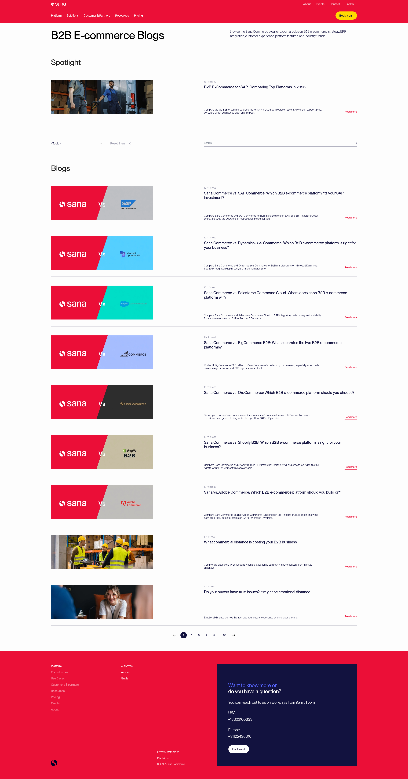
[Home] (58, 4)
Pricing (138, 15)
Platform (56, 15)
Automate (127, 666)
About (307, 4)
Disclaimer (163, 758)
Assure (125, 672)
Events (320, 4)
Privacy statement (168, 752)
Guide (124, 678)
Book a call (346, 15)
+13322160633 (240, 719)
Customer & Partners (97, 15)
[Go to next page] (233, 635)
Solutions (73, 15)
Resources (122, 15)
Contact (335, 4)
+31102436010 (239, 736)
